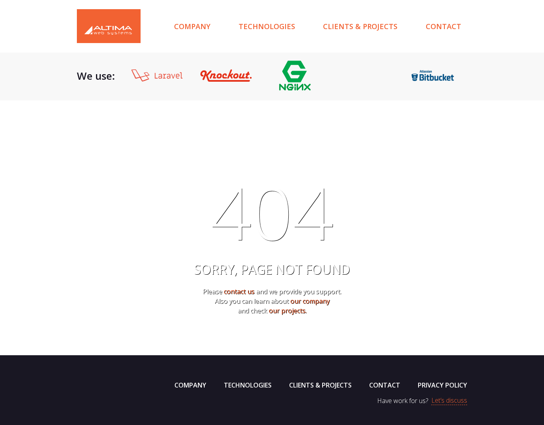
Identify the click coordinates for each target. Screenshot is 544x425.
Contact (443, 26)
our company (310, 301)
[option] (157, 75)
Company (192, 26)
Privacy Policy (442, 385)
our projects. (288, 310)
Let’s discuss (449, 401)
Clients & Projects (360, 26)
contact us (239, 291)
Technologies (267, 26)
